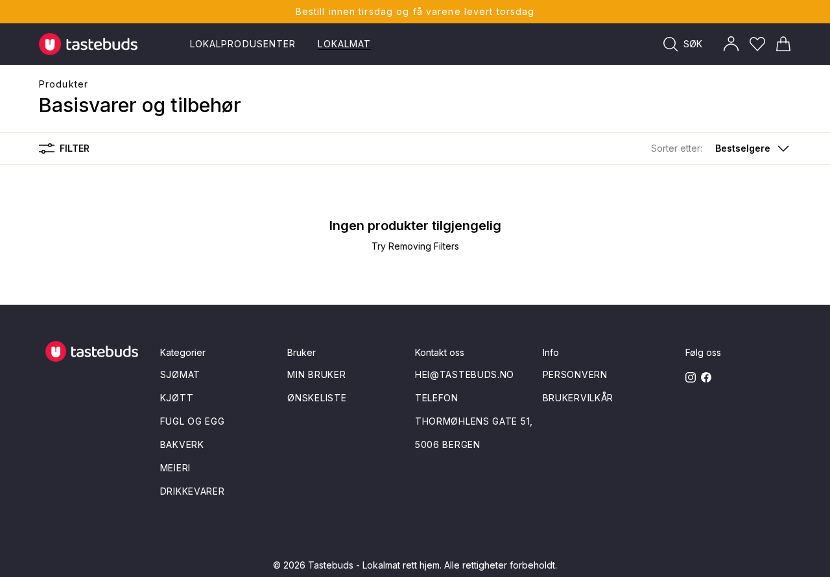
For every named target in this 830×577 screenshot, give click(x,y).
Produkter (63, 83)
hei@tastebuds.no (464, 374)
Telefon (436, 397)
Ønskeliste (316, 397)
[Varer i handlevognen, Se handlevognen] (783, 44)
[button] (721, 148)
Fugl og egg (192, 421)
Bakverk (182, 444)
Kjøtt (177, 397)
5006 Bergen (447, 444)
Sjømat (180, 374)
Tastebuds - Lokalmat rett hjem (374, 565)
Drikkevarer (192, 491)
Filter (74, 148)
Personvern (575, 374)
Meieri (175, 467)
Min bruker (316, 374)
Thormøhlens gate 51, (474, 421)
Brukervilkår (578, 397)
